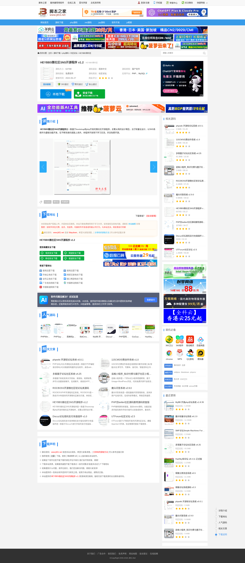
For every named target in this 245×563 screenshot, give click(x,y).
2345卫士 (183, 379)
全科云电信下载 (50, 279)
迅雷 (53, 456)
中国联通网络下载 (51, 287)
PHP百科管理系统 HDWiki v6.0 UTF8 (124, 337)
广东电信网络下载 (51, 283)
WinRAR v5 (72, 456)
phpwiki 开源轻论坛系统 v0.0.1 (189, 501)
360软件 (179, 345)
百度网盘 (200, 345)
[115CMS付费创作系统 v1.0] (104, 363)
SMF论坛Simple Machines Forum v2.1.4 (190, 430)
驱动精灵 (190, 345)
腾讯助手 (177, 365)
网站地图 (133, 554)
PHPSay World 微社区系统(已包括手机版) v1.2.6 (59, 337)
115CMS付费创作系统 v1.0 (125, 360)
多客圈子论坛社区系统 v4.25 (188, 445)
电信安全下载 (51, 253)
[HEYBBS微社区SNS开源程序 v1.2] (45, 406)
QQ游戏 (190, 359)
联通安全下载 (75, 258)
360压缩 (185, 386)
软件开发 (116, 22)
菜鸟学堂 (83, 3)
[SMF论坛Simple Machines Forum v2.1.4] (169, 434)
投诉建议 (143, 554)
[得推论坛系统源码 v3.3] (169, 491)
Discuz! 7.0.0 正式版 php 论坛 (111, 337)
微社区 (56, 202)
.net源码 (88, 22)
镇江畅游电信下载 (75, 279)
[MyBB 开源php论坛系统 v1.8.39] (169, 406)
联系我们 (112, 554)
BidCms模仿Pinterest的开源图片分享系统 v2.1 (85, 337)
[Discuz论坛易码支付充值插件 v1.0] (45, 420)
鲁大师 (176, 379)
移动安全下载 (51, 258)
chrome (169, 359)
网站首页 (44, 22)
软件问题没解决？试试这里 (64, 297)
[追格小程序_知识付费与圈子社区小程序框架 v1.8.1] (169, 533)
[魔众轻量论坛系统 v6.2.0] (169, 420)
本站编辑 (132, 224)
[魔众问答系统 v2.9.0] (169, 519)
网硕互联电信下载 (75, 275)
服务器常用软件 (57, 3)
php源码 (73, 22)
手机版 (159, 3)
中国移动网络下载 (75, 283)
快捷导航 (201, 3)
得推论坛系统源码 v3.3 (185, 487)
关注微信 (189, 3)
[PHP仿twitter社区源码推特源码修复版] (104, 406)
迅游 (183, 365)
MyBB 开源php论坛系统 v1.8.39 (189, 402)
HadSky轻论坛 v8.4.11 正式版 (188, 459)
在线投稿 (154, 554)
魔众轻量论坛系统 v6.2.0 (186, 416)
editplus (177, 372)
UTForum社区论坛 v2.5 (123, 416)
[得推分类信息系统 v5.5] (169, 477)
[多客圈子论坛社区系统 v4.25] (169, 448)
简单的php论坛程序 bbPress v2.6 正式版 (72, 337)
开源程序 (65, 202)
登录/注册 (145, 3)
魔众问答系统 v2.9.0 (184, 515)
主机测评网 (96, 3)
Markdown (185, 372)
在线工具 (72, 3)
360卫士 (169, 345)
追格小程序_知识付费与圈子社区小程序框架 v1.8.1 (190, 530)
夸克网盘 (177, 386)
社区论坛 (73, 53)
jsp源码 (101, 22)
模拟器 (200, 359)
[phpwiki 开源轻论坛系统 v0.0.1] (169, 505)
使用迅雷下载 (49, 270)
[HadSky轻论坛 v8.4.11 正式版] (169, 462)
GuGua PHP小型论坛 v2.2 (137, 337)
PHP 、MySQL (138, 73)
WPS (180, 359)
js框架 (129, 22)
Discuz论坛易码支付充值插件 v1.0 (70, 416)
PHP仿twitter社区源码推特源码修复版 (130, 402)
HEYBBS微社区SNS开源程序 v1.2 (70, 402)
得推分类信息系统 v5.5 (185, 473)
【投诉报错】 (151, 216)
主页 (50, 53)
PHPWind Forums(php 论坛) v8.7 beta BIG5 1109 (46, 337)
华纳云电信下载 (50, 275)
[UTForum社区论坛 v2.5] (104, 420)
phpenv (193, 372)
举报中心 (174, 3)
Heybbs (48, 202)
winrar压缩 (193, 386)
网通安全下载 (75, 253)
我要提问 (151, 300)
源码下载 (59, 22)
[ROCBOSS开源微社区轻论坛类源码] (45, 392)
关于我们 (91, 554)
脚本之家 (43, 3)
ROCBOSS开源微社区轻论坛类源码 (71, 388)
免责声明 (122, 554)
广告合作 (101, 554)
